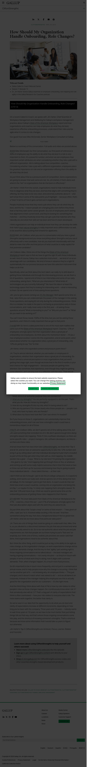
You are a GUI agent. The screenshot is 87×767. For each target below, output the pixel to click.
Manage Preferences (50, 388)
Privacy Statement (58, 383)
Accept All (33, 388)
